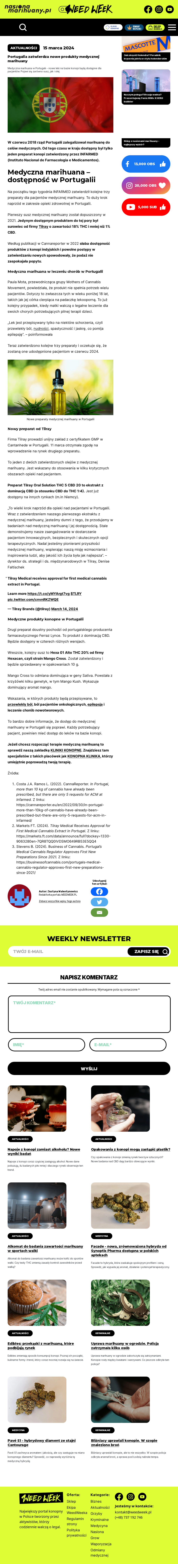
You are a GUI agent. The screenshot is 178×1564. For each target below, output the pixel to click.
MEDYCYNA (101, 1236)
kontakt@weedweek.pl (133, 1512)
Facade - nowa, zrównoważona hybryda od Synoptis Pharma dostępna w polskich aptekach (129, 1250)
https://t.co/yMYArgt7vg (48, 594)
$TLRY (76, 594)
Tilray (43, 226)
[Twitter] (99, 902)
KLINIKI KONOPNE (66, 750)
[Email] (99, 912)
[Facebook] (99, 891)
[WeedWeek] (89, 9)
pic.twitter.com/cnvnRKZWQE (33, 599)
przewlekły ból (20, 704)
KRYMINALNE (102, 1333)
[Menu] (172, 27)
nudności (41, 328)
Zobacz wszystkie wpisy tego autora (59, 901)
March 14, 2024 (64, 609)
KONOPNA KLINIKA (83, 756)
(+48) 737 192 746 (129, 1517)
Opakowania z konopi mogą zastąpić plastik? (130, 1149)
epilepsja (95, 704)
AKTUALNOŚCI (20, 1139)
